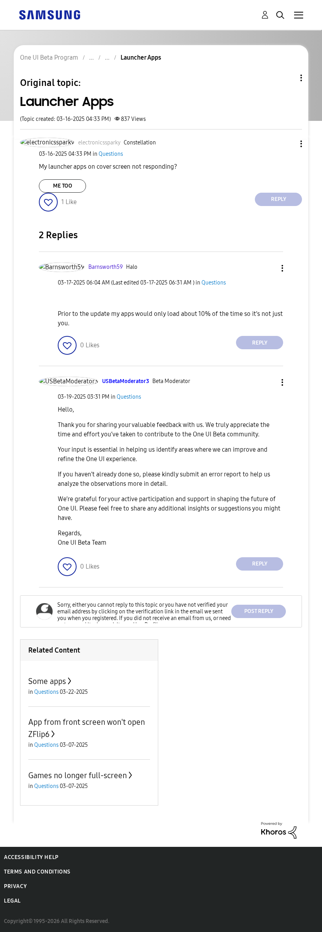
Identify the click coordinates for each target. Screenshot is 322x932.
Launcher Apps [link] (141, 57)
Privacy (15, 886)
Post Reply (258, 611)
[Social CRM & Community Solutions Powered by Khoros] (278, 830)
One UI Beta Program (49, 57)
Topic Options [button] (288, 78)
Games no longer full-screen (77, 775)
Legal (12, 900)
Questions (111, 154)
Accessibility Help (31, 857)
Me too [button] (62, 185)
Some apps (47, 681)
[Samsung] (49, 14)
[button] (288, 144)
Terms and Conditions (37, 871)
